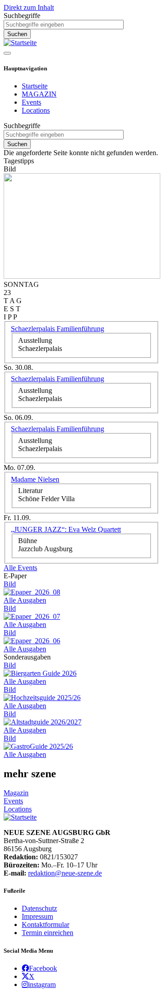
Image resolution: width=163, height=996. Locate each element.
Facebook (43, 968)
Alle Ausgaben (25, 600)
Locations (36, 110)
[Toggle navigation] (7, 53)
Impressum (37, 916)
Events (31, 102)
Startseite (35, 86)
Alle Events (20, 568)
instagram (42, 984)
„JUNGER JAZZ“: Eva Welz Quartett (66, 529)
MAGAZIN (39, 94)
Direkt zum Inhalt (29, 7)
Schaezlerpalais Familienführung (57, 328)
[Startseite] (20, 42)
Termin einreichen (47, 932)
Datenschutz (39, 908)
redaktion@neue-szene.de (65, 873)
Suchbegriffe (22, 15)
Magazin (16, 793)
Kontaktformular (45, 924)
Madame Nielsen (35, 479)
